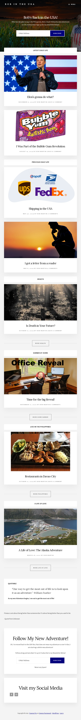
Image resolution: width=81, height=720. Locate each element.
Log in (62, 713)
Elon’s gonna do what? (40, 97)
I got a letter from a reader (40, 263)
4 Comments (52, 268)
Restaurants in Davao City (40, 476)
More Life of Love (40, 568)
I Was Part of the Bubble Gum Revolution (40, 146)
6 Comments (53, 213)
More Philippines (40, 494)
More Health (40, 343)
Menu (73, 4)
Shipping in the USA (40, 208)
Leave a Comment (55, 102)
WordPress (55, 713)
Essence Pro (33, 713)
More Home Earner (40, 417)
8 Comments (55, 404)
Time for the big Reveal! (40, 399)
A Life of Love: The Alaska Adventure (40, 550)
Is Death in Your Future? (40, 325)
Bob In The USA (20, 4)
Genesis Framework (45, 713)
